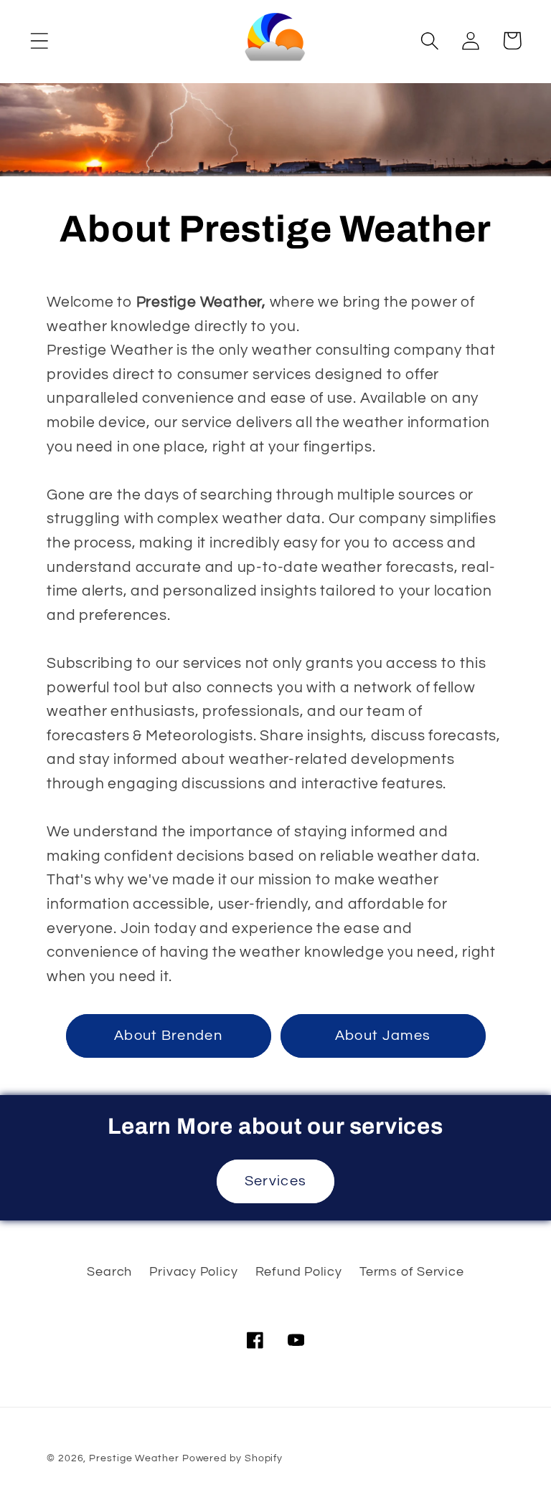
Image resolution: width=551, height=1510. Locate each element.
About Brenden (168, 1035)
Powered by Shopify (232, 1458)
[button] (39, 40)
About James (382, 1035)
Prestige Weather (134, 1458)
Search (109, 1272)
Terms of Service (411, 1272)
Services (275, 1181)
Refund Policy (298, 1272)
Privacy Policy (193, 1272)
